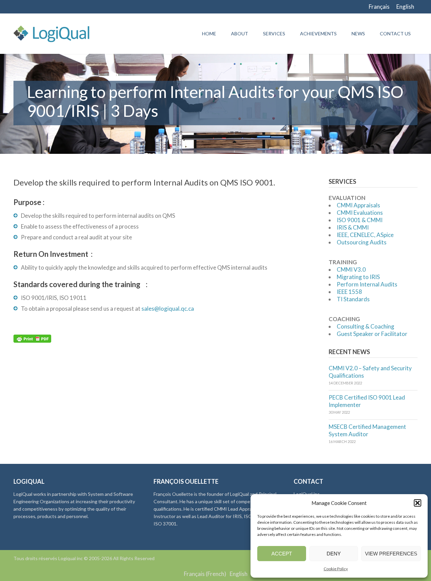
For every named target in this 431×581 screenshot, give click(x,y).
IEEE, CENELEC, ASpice (365, 234)
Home (209, 33)
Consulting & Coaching (365, 326)
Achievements (318, 33)
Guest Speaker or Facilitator (372, 333)
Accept (281, 553)
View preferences (391, 553)
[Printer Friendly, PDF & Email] (32, 338)
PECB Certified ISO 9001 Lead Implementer (367, 401)
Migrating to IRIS (358, 276)
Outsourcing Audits (362, 242)
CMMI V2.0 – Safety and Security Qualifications (370, 372)
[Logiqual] (51, 33)
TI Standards (353, 299)
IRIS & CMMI (353, 227)
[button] (417, 503)
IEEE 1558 (349, 291)
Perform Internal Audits (367, 284)
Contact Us (395, 33)
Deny (334, 553)
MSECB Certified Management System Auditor (367, 430)
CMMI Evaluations (360, 212)
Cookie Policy (336, 568)
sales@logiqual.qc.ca (167, 308)
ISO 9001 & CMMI (360, 220)
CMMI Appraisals (358, 205)
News (358, 33)
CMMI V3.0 (351, 269)
